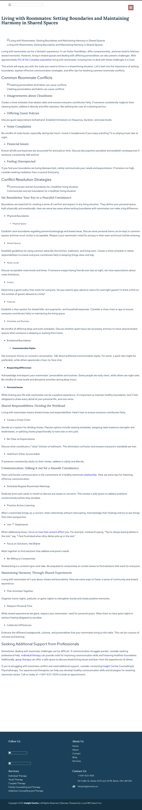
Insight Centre (110, 666)
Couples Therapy (16, 783)
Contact (76, 753)
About (75, 749)
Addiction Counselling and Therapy (25, 790)
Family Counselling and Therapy (24, 787)
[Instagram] (16, 747)
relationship (90, 474)
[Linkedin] (22, 747)
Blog (74, 757)
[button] (131, 7)
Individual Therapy (17, 776)
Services (76, 761)
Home (75, 746)
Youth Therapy (15, 779)
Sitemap (64, 803)
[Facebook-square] (10, 747)
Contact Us (79, 771)
